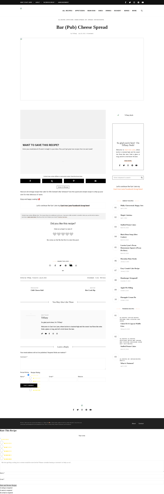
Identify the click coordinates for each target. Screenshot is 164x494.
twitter (130, 2)
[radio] (55, 234)
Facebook (50, 333)
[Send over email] (96, 181)
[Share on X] (52, 181)
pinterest (138, 2)
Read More (128, 160)
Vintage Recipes (99, 19)
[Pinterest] (65, 265)
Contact (141, 423)
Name (22, 376)
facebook (125, 2)
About (134, 423)
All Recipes (61, 19)
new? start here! (26, 2)
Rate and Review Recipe (8, 485)
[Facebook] (55, 265)
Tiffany (74, 33)
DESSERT (117, 11)
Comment (23, 357)
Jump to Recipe (63, 187)
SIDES (100, 11)
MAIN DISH (91, 11)
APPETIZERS (80, 11)
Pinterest (57, 333)
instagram (134, 2)
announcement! (63, 2)
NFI (86, 19)
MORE (134, 11)
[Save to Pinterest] (74, 181)
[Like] (50, 265)
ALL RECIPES (67, 11)
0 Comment (90, 33)
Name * (2, 473)
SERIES (126, 11)
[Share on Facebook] (30, 181)
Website (42, 333)
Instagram (54, 333)
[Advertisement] (63, 124)
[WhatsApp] (76, 265)
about (38, 2)
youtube (143, 2)
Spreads (90, 19)
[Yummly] (71, 265)
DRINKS (108, 11)
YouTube (46, 333)
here (81, 176)
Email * (2, 479)
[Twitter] (60, 265)
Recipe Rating (24, 372)
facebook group (49, 2)
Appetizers (70, 19)
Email (51, 376)
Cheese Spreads (79, 19)
